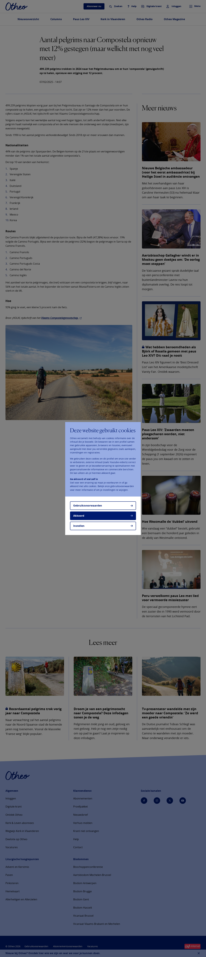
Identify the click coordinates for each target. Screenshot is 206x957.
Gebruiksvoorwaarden (87, 505)
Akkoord (78, 515)
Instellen (78, 526)
